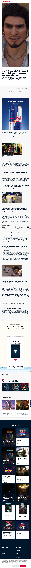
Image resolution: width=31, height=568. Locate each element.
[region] (15, 563)
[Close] (30, 560)
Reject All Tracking (16, 565)
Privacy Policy (25, 560)
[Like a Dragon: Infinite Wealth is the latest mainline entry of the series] (12, 197)
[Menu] (1, 1)
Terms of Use (5, 561)
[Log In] (29, 1)
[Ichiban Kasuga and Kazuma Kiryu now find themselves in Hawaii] (12, 149)
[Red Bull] (6, 1)
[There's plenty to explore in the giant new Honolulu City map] (12, 270)
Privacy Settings (8, 565)
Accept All (23, 565)
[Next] (30, 408)
